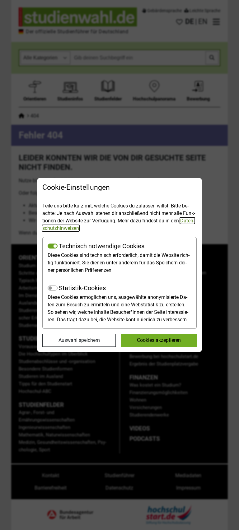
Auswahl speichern (79, 340)
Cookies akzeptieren (159, 340)
